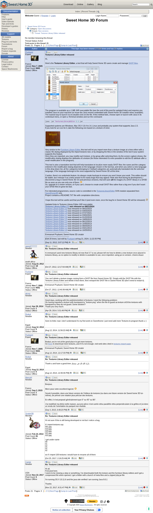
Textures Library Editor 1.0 (56, 230)
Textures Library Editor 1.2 (56, 226)
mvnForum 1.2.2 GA (90, 495)
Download (68, 4)
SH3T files (133, 63)
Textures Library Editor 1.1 (56, 228)
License (5, 60)
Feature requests (9, 51)
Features (5, 14)
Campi (28, 462)
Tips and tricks (8, 24)
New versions (43, 31)
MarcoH (28, 378)
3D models (6, 37)
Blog (100, 4)
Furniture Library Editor (70, 150)
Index (77, 12)
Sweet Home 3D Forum (37, 26)
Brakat (28, 314)
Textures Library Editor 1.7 (56, 215)
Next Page (54, 45)
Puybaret (29, 52)
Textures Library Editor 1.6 (56, 217)
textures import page (122, 344)
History (5, 29)
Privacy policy (8, 62)
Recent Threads (89, 12)
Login (53, 16)
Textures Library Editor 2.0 (56, 209)
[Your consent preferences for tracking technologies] (149, 509)
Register (45, 16)
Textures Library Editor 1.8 (56, 213)
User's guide (7, 19)
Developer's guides (10, 26)
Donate (5, 53)
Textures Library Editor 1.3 (56, 224)
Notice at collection (61, 510)
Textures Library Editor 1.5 (56, 219)
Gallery (90, 4)
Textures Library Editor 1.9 (56, 211)
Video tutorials (8, 22)
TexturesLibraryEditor (106, 191)
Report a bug (7, 49)
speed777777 (31, 246)
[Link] (140, 242)
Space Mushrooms (10, 69)
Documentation (10, 11)
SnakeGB (29, 414)
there (50, 344)
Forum (4, 46)
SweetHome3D (51, 193)
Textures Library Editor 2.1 (57, 207)
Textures (5, 39)
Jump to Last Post (68, 45)
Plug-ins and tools (9, 42)
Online (80, 4)
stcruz (27, 293)
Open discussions (44, 29)
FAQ (3, 17)
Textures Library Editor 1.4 (56, 222)
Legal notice (7, 64)
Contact (5, 67)
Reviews (5, 31)
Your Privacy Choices (84, 510)
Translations (7, 44)
